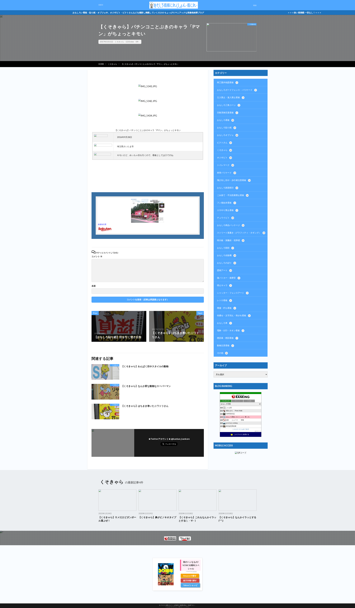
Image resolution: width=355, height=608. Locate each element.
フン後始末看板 (226, 202)
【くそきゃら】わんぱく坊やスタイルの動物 (144, 366)
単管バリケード (226, 172)
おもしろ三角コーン (228, 105)
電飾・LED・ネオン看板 (230, 330)
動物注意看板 (225, 345)
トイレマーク (225, 165)
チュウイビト (225, 217)
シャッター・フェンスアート (232, 293)
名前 (94, 286)
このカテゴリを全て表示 (240, 429)
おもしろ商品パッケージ (230, 225)
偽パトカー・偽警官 (228, 278)
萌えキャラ (224, 285)
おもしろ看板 (225, 120)
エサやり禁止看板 (227, 210)
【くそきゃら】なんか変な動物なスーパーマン (146, 386)
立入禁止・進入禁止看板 (230, 97)
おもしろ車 (224, 323)
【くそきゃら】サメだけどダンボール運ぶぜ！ (117, 519)
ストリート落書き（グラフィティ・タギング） (241, 232)
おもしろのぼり (226, 263)
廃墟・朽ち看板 (226, 308)
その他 (222, 353)
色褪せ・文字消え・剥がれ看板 (233, 315)
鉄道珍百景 (102, 224)
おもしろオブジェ (227, 135)
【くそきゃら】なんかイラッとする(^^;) (237, 519)
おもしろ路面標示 (227, 187)
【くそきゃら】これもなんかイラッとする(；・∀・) (197, 519)
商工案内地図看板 (227, 82)
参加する (258, 431)
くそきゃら (119, 42)
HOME (101, 64)
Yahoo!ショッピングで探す (190, 585)
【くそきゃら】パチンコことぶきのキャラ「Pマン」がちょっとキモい (149, 64)
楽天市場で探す (190, 580)
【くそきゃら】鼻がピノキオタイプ (157, 517)
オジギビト (224, 157)
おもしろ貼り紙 (226, 127)
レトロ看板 (224, 300)
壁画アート (224, 270)
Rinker (195, 571)
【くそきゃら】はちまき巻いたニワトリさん (144, 406)
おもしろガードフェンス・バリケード (236, 90)
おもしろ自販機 (226, 255)
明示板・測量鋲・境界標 (230, 240)
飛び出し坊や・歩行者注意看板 (233, 180)
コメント (97, 256)
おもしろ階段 (225, 248)
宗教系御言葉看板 (227, 112)
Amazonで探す (189, 576)
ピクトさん (224, 142)
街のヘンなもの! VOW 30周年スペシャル (190, 565)
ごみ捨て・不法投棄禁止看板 (232, 195)
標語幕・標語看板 (227, 338)
